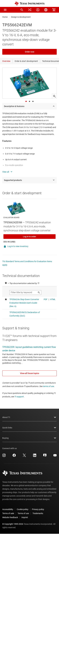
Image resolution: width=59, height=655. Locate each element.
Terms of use (23, 513)
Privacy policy (38, 509)
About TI (6, 417)
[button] (5, 10)
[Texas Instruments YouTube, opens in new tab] (55, 456)
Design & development (21, 17)
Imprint (24, 517)
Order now (29, 52)
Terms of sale (8, 513)
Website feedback (10, 517)
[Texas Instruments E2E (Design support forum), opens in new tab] (45, 456)
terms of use (48, 386)
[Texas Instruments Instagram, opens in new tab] (4, 456)
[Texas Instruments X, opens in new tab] (24, 456)
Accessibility (7, 509)
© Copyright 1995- (12, 524)
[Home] (29, 3)
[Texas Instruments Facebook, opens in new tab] (14, 456)
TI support (19, 396)
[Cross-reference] (30, 10)
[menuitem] (22, 10)
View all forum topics (29, 373)
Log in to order (29, 236)
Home (5, 17)
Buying (5, 438)
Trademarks (38, 513)
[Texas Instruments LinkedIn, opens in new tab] (34, 456)
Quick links (7, 428)
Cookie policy (22, 509)
